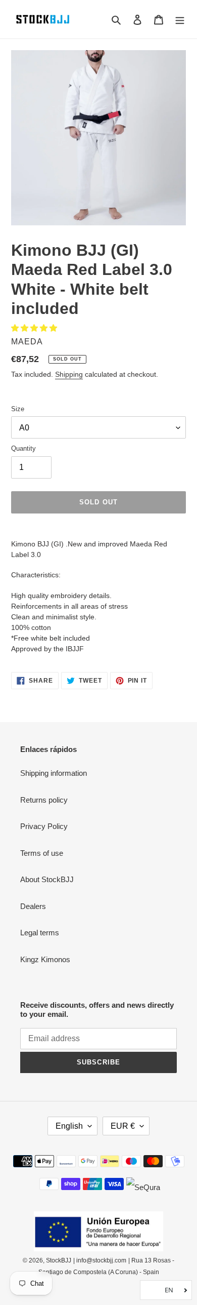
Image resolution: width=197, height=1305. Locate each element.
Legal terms (39, 932)
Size (17, 409)
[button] (35, 328)
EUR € (123, 1126)
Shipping (69, 374)
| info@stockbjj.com (99, 1260)
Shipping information (53, 773)
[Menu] (179, 19)
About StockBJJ (47, 879)
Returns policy (44, 800)
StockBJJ (58, 1260)
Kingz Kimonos (45, 959)
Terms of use (41, 853)
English (69, 1126)
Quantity (23, 448)
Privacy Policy (44, 826)
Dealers (33, 906)
